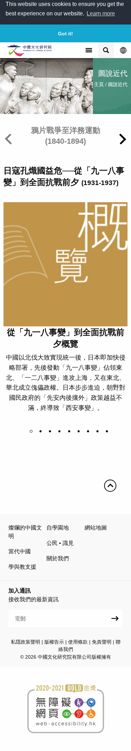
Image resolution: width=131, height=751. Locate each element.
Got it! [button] (65, 33)
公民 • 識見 (60, 543)
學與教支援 (22, 567)
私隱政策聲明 (25, 642)
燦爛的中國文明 (25, 532)
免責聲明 (101, 642)
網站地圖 (96, 528)
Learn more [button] (101, 13)
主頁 (99, 84)
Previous (10, 139)
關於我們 (57, 558)
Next (120, 139)
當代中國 (19, 551)
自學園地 (57, 528)
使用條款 (78, 642)
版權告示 (54, 642)
